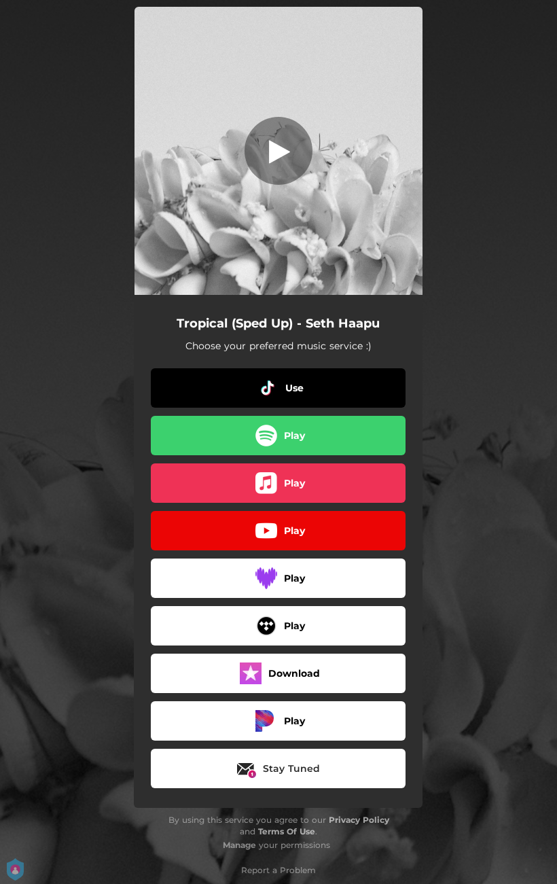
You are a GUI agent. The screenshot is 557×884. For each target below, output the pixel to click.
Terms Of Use (286, 831)
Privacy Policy (359, 820)
